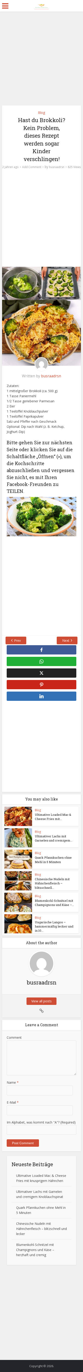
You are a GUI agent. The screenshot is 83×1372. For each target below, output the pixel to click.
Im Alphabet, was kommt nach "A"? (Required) (41, 1122)
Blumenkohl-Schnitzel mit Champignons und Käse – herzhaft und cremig (35, 1249)
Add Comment (31, 167)
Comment (14, 1037)
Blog (41, 112)
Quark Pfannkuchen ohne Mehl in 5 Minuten (53, 859)
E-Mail (13, 1102)
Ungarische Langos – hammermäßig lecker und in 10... (54, 926)
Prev (17, 640)
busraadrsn (56, 167)
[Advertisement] (41, 60)
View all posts (41, 1001)
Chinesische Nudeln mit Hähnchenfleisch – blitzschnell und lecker (41, 1228)
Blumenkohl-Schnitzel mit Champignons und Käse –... (54, 903)
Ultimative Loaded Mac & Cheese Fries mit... (53, 817)
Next (65, 640)
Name (13, 1082)
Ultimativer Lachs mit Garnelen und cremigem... (53, 838)
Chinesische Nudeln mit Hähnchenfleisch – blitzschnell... (52, 883)
